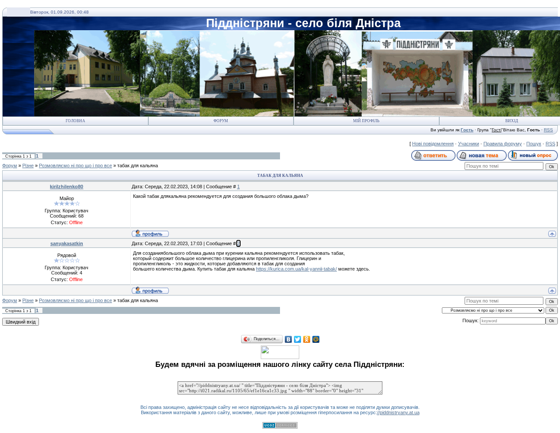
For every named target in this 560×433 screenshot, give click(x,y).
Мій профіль (366, 121)
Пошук (533, 143)
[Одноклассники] (307, 339)
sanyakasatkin (66, 243)
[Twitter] (297, 339)
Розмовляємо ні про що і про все (75, 165)
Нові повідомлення (433, 143)
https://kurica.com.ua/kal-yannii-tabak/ (296, 268)
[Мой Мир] (316, 339)
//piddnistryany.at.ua (398, 412)
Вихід (511, 121)
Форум (221, 121)
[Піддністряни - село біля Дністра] (280, 357)
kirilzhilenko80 (66, 186)
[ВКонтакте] (288, 339)
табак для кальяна (137, 165)
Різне (28, 165)
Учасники (468, 143)
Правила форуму (502, 143)
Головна (75, 121)
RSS (548, 129)
